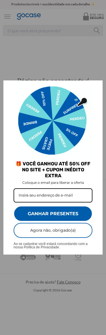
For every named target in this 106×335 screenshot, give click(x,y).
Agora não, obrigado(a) (53, 230)
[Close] (96, 87)
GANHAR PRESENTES (53, 213)
